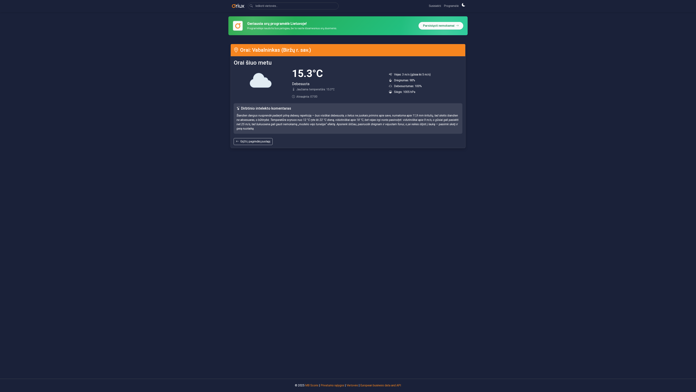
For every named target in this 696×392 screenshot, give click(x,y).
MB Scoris (311, 385)
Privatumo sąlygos (332, 385)
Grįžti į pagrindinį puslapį (255, 141)
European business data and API (380, 385)
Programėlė (451, 6)
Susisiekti (435, 6)
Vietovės (352, 385)
